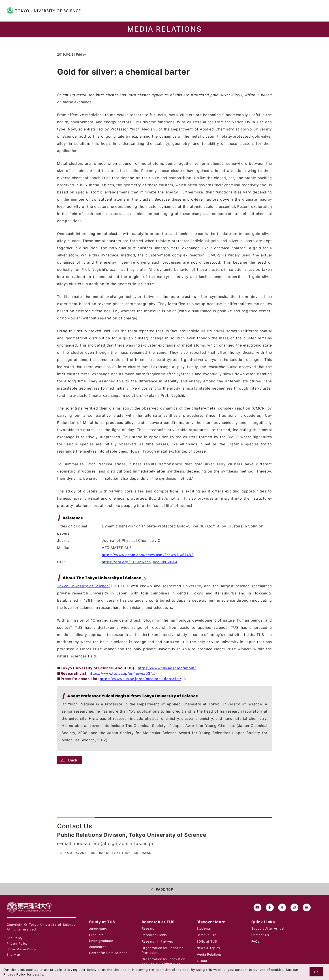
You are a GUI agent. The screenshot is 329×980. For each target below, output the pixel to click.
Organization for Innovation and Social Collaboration (163, 961)
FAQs (255, 941)
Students (204, 928)
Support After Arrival (267, 928)
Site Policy (15, 938)
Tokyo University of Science (83, 586)
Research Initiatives (157, 941)
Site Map (13, 954)
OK (316, 972)
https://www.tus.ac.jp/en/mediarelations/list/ (140, 678)
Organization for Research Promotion (163, 950)
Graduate (96, 935)
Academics (98, 947)
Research (149, 928)
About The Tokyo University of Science (102, 578)
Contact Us (260, 935)
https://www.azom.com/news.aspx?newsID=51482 (148, 555)
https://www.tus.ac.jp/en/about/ (167, 668)
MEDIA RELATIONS (164, 29)
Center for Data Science (108, 953)
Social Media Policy (21, 949)
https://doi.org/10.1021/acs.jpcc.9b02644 (139, 562)
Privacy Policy (17, 943)
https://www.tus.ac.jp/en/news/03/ (120, 673)
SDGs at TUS (207, 941)
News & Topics (208, 948)
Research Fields (154, 935)
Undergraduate (101, 941)
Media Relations (209, 954)
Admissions (98, 929)
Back (72, 760)
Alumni (202, 961)
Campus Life (206, 935)
